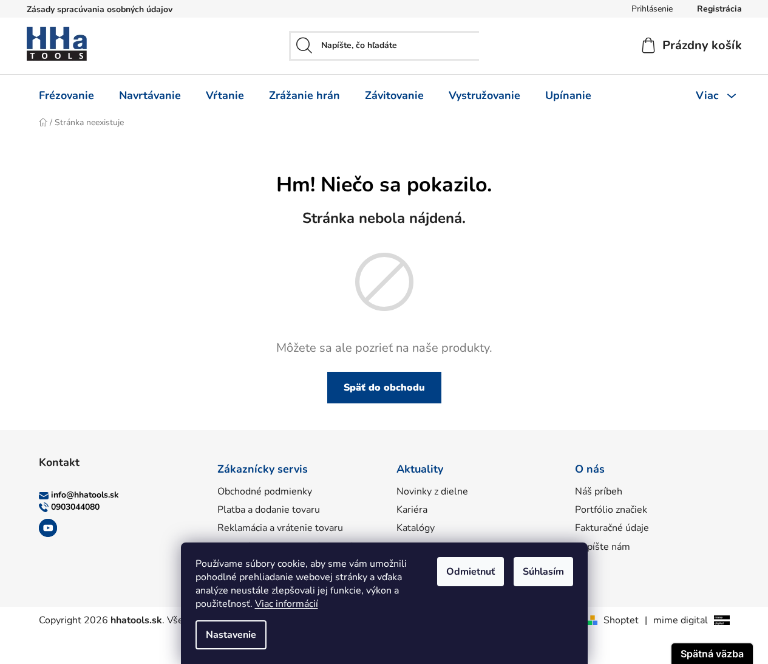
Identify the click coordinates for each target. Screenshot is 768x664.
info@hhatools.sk (85, 495)
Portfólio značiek (611, 509)
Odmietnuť (470, 571)
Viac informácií (286, 604)
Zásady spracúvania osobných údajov (99, 9)
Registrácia (719, 9)
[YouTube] (48, 528)
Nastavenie (231, 635)
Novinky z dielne (432, 491)
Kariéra (411, 509)
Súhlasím (543, 571)
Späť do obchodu (384, 387)
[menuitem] (66, 95)
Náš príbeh (598, 491)
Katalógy (415, 528)
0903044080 (75, 507)
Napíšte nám (602, 546)
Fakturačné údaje (612, 528)
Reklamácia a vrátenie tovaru (280, 528)
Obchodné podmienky (264, 491)
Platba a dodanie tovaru (268, 509)
